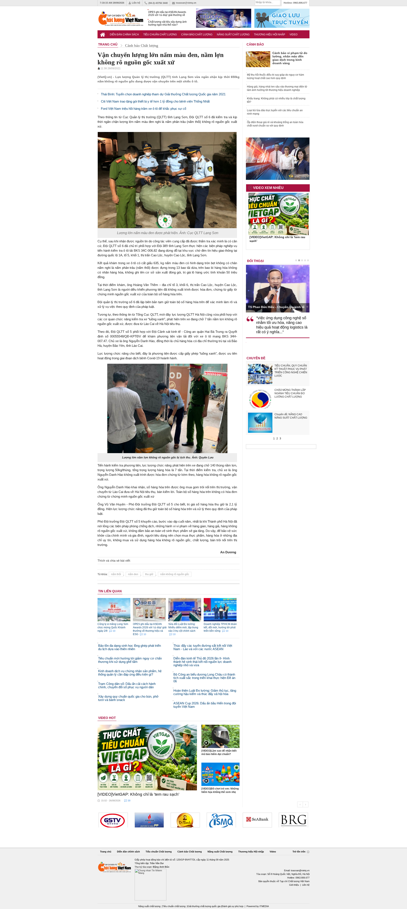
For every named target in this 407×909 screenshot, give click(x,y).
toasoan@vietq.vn (186, 2)
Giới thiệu (294, 885)
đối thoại (255, 261)
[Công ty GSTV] (113, 820)
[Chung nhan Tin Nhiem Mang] (203, 879)
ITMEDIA (264, 906)
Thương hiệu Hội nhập (269, 34)
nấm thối (116, 574)
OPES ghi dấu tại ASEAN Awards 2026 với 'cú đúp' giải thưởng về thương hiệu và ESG (167, 14)
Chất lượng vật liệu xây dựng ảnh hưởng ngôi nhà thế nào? (167, 23)
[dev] (149, 820)
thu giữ (149, 574)
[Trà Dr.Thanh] (185, 820)
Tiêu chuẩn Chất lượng (160, 34)
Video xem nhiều (268, 188)
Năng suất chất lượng (149, 906)
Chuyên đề (256, 358)
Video (293, 34)
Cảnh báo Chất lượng (196, 34)
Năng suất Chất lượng (233, 34)
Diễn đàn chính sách (124, 34)
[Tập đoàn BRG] (293, 820)
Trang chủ (105, 851)
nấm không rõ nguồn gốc (174, 574)
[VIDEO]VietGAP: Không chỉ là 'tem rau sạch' (138, 794)
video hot (107, 718)
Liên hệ (136, 2)
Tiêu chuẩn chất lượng (173, 906)
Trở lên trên (299, 852)
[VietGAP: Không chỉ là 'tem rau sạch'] (147, 757)
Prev (300, 804)
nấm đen (133, 574)
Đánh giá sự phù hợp (232, 906)
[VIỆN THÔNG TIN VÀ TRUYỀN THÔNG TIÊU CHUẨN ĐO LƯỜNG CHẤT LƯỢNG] (221, 820)
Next (305, 804)
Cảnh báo (255, 44)
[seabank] (257, 820)
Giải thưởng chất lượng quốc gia (204, 906)
